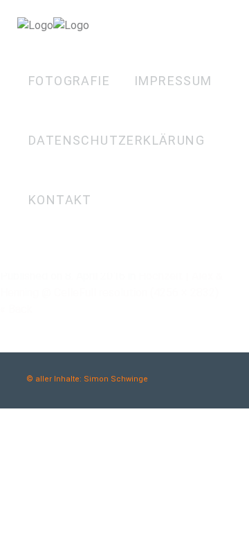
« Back (16, 309)
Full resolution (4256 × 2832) (149, 292)
